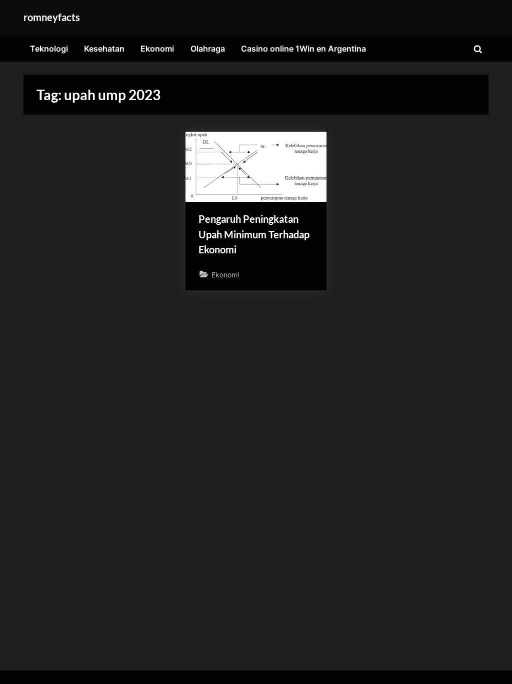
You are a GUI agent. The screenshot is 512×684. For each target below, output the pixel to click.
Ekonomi (157, 49)
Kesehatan (104, 49)
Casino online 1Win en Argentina (303, 49)
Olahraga (207, 49)
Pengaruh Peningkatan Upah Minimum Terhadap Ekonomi (254, 234)
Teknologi (49, 49)
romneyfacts (52, 17)
